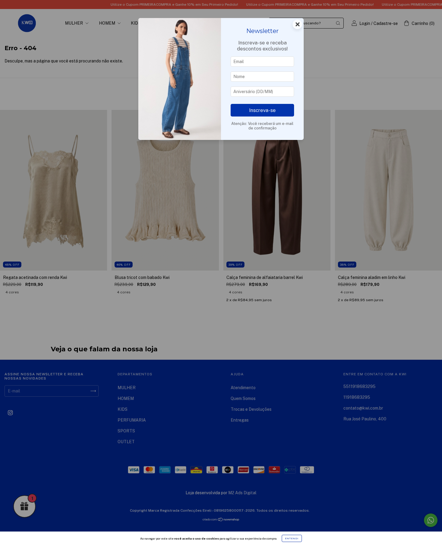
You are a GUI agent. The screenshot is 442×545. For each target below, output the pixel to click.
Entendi (292, 538)
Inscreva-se (262, 110)
